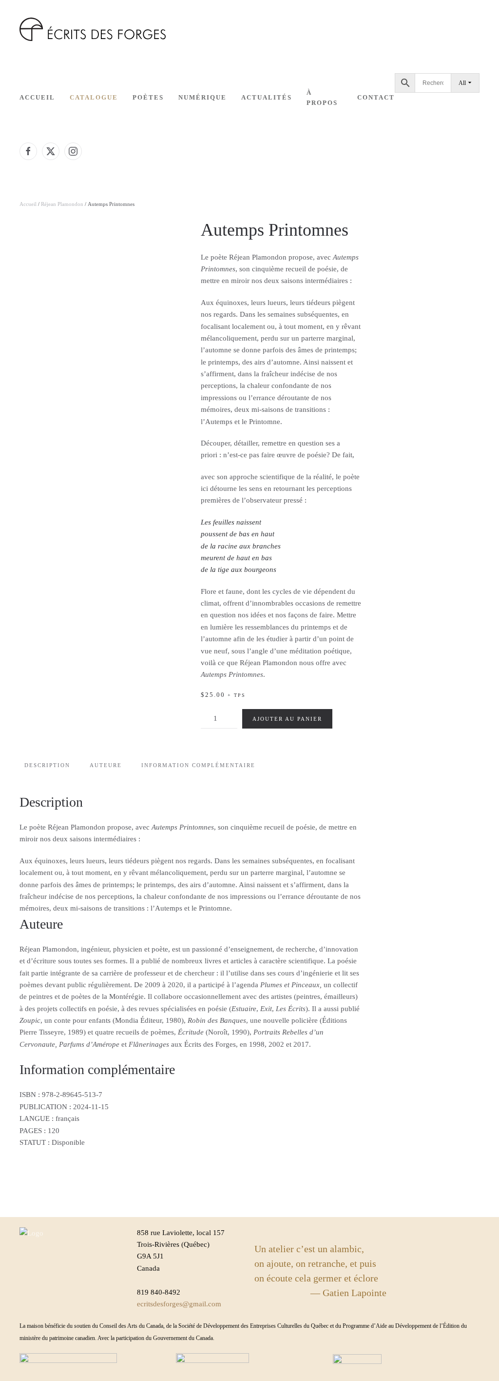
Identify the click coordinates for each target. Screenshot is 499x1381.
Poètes (148, 97)
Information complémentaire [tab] (198, 765)
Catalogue (94, 97)
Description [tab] (47, 765)
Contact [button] (376, 97)
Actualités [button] (266, 97)
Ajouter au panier (287, 719)
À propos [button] (322, 97)
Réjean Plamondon (62, 204)
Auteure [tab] (106, 765)
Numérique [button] (202, 97)
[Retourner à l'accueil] (92, 29)
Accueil (37, 97)
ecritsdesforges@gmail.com (179, 1304)
